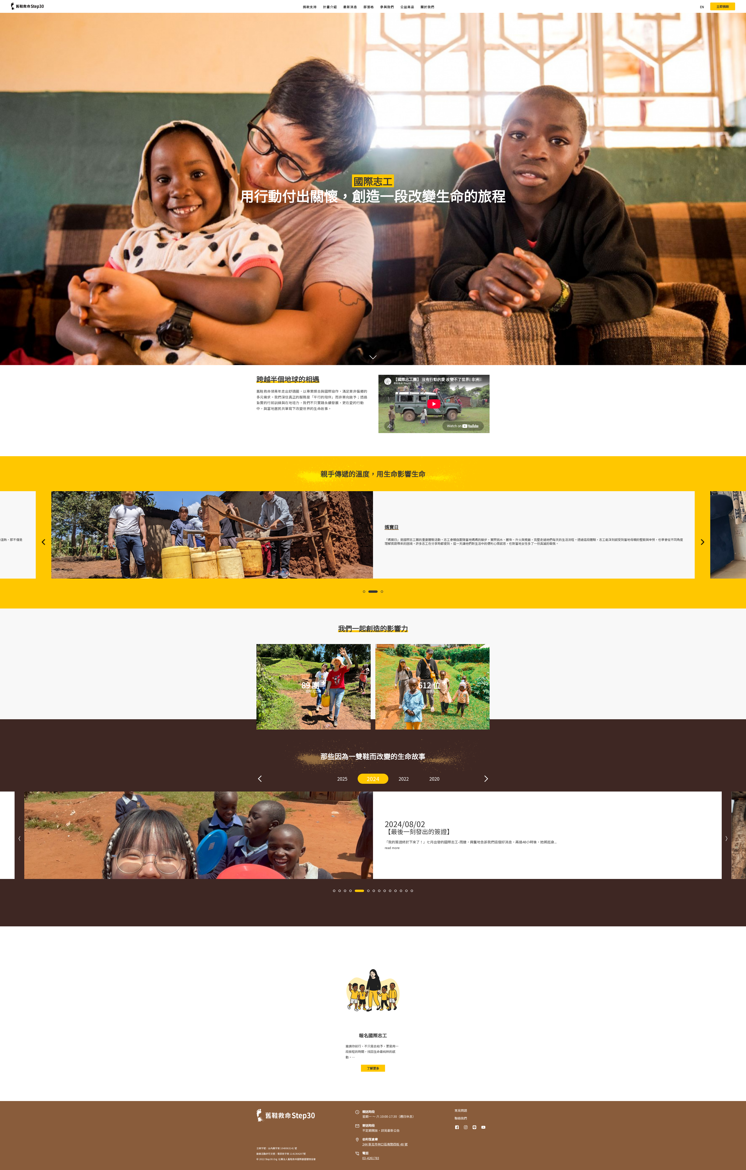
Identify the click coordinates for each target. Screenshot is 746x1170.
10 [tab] (390, 891)
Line (475, 1127)
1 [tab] (364, 591)
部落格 (368, 6)
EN (702, 6)
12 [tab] (401, 891)
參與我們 (387, 6)
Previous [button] (43, 542)
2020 (404, 778)
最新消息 (350, 6)
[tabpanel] (373, 535)
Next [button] (702, 542)
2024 (342, 778)
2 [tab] (369, 591)
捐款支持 (310, 6)
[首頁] (27, 6)
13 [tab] (406, 891)
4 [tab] (350, 891)
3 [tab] (378, 591)
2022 (373, 779)
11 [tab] (395, 891)
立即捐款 (722, 6)
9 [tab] (381, 891)
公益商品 (407, 6)
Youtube (484, 1127)
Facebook (457, 1127)
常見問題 (461, 1110)
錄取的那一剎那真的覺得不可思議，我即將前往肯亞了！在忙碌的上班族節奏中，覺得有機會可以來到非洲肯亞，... (473, 841)
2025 (312, 778)
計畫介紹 (330, 6)
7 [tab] (367, 891)
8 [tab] (372, 891)
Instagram (466, 1127)
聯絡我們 (461, 1118)
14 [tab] (412, 891)
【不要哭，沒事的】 (413, 831)
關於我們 (428, 6)
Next (486, 778)
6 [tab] (361, 891)
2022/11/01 (405, 823)
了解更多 (373, 1068)
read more (392, 847)
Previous (259, 778)
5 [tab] (356, 891)
